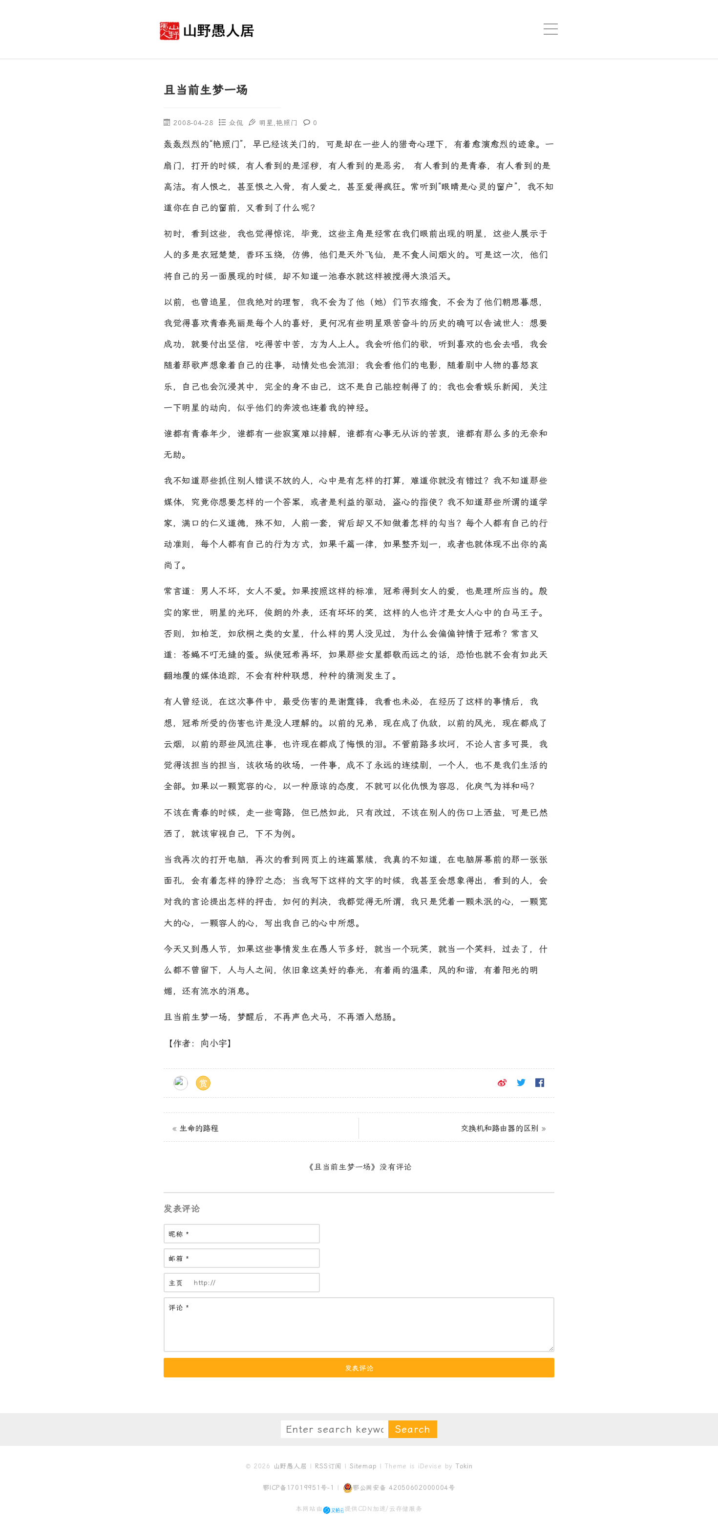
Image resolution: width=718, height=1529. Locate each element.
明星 (266, 123)
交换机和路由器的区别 (500, 1128)
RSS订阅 (328, 1466)
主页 (176, 1283)
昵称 (179, 1234)
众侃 (236, 123)
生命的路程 (198, 1128)
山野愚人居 (290, 1466)
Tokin (464, 1466)
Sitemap (363, 1466)
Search (412, 1429)
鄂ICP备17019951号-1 (299, 1487)
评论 (179, 1308)
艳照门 (286, 123)
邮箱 (179, 1259)
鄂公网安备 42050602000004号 (404, 1487)
